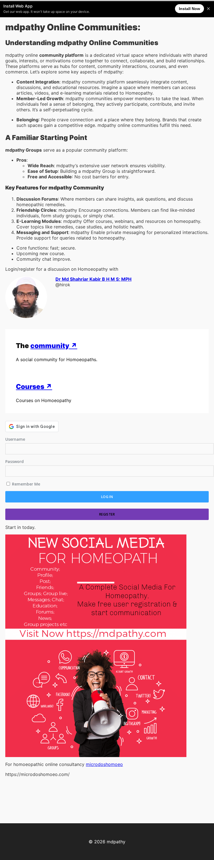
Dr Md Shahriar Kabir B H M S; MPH (93, 279)
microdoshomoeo (104, 764)
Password (14, 461)
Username (15, 439)
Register (107, 514)
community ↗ (53, 346)
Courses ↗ (34, 387)
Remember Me (25, 484)
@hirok (62, 284)
